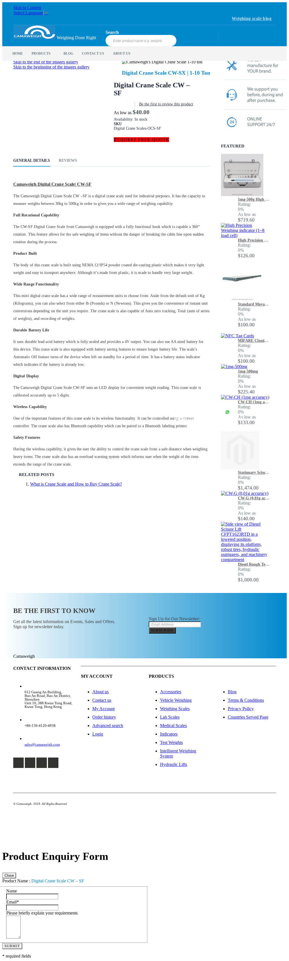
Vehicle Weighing (176, 700)
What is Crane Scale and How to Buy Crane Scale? (76, 484)
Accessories (170, 691)
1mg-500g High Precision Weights (254, 199)
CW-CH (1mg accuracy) (254, 402)
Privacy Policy (241, 708)
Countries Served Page (248, 717)
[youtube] (53, 763)
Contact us (101, 700)
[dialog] (144, 904)
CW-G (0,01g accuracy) (254, 498)
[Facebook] (18, 763)
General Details (31, 160)
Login (97, 734)
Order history (104, 717)
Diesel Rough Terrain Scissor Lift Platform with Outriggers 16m (254, 564)
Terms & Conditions (246, 700)
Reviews (68, 160)
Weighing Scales (175, 708)
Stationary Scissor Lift (254, 472)
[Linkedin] (41, 763)
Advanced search (107, 725)
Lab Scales (169, 717)
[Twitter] (30, 763)
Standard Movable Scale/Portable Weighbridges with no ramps (254, 304)
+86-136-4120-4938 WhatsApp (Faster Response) (209, 415)
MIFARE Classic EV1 (254, 340)
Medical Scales (173, 725)
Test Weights (171, 742)
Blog (232, 691)
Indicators (169, 734)
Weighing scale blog (252, 18)
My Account (103, 708)
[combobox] (141, 40)
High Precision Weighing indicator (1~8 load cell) (254, 240)
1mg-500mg (248, 371)
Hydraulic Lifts (173, 764)
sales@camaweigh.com (42, 744)
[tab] (35, 161)
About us (100, 691)
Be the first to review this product (166, 104)
